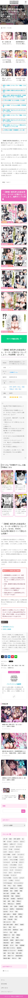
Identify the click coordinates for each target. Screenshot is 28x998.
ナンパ (20, 865)
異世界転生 (15, 929)
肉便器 (11, 940)
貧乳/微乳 (6, 945)
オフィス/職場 (7, 854)
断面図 (14, 914)
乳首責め (20, 885)
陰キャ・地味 (11, 953)
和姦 (12, 896)
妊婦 (5, 901)
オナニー (17, 852)
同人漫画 (8, 19)
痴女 (21, 929)
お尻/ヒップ (12, 844)
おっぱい (9, 841)
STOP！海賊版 (7, 629)
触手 (12, 942)
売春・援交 (6, 898)
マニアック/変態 (7, 878)
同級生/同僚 (6, 896)
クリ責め (15, 857)
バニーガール (13, 867)
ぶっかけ (12, 846)
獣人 (14, 927)
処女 (11, 891)
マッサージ (13, 875)
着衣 (13, 935)
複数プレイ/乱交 (19, 940)
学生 (5, 903)
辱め (20, 389)
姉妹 (13, 901)
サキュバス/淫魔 (13, 859)
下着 (5, 885)
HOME (4, 27)
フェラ (5, 872)
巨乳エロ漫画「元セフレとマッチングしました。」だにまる (14, 110)
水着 (5, 919)
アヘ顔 (10, 849)
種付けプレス (7, 937)
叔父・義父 (6, 893)
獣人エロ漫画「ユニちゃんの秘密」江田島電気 (14, 105)
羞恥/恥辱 (6, 940)
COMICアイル (14, 372)
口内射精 (13, 893)
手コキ (11, 911)
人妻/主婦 (6, 888)
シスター (22, 859)
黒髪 (20, 958)
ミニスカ (15, 878)
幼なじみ (6, 909)
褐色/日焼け (6, 942)
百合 (11, 932)
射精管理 (18, 903)
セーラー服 (14, 862)
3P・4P (5, 839)
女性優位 (13, 898)
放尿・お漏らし (7, 914)
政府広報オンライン (8, 626)
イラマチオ (16, 849)
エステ (5, 852)
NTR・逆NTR (13, 387)
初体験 (16, 891)
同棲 (18, 893)
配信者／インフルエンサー (10, 950)
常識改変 (21, 906)
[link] (14, 696)
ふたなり (6, 846)
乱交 (14, 885)
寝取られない (11, 903)
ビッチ (11, 870)
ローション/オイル (18, 883)
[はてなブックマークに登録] (9, 656)
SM (4, 841)
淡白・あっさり (7, 922)
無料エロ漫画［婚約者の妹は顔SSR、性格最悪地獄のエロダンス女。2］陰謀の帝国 (14, 96)
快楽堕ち (12, 909)
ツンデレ (6, 865)
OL (23, 839)
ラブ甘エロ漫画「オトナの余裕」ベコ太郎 (14, 100)
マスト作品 (6, 875)
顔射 (5, 955)
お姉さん (6, 844)
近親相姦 (22, 945)
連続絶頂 (19, 948)
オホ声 (13, 854)
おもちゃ (16, 841)
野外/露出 (20, 950)
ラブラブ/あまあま (8, 883)
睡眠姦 (18, 935)
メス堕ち (11, 880)
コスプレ (6, 859)
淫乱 (14, 922)
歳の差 (11, 916)
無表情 (21, 924)
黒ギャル (14, 958)
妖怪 (9, 901)
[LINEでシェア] (15, 656)
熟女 (10, 927)
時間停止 (20, 914)
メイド (5, 880)
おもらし (22, 841)
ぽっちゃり (18, 846)
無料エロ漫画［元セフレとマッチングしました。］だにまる (14, 120)
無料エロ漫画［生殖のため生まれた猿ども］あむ (14, 91)
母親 (21, 916)
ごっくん (20, 844)
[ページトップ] (24, 994)
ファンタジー (18, 870)
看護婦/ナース (7, 935)
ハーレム (6, 867)
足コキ (11, 945)
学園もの (12, 389)
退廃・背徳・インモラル (9, 948)
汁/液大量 (10, 919)
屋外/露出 (6, 906)
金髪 (5, 953)
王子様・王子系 (7, 929)
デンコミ (6, 971)
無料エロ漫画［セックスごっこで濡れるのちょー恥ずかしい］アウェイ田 (14, 125)
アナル (5, 849)
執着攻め (18, 896)
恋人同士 (6, 911)
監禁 (15, 932)
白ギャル (6, 932)
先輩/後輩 (6, 891)
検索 (4, 806)
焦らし (5, 927)
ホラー (10, 872)
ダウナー (21, 862)
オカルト (11, 852)
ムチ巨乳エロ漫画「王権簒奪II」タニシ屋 (13, 130)
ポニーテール (17, 872)
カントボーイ (21, 854)
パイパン (6, 870)
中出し (19, 387)
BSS (10, 839)
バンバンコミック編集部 (14, 684)
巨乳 (16, 389)
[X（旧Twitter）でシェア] (2, 656)
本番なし (6, 916)
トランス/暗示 (13, 865)
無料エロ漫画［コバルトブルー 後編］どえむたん (14, 86)
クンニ (21, 857)
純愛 (17, 937)
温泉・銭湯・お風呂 (8, 924)
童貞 (13, 937)
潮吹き (16, 924)
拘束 (16, 911)
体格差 (21, 888)
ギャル (9, 857)
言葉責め (18, 942)
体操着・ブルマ (13, 888)
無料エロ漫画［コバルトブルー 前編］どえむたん (14, 115)
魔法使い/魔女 (7, 958)
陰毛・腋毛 (18, 953)
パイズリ (20, 867)
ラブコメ (17, 880)
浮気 (16, 919)
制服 (23, 387)
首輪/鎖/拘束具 (19, 955)
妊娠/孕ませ (20, 898)
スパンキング (7, 862)
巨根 (16, 906)
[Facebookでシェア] (5, 656)
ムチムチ (22, 878)
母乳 (16, 916)
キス (5, 857)
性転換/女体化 (19, 909)
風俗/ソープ (10, 955)
